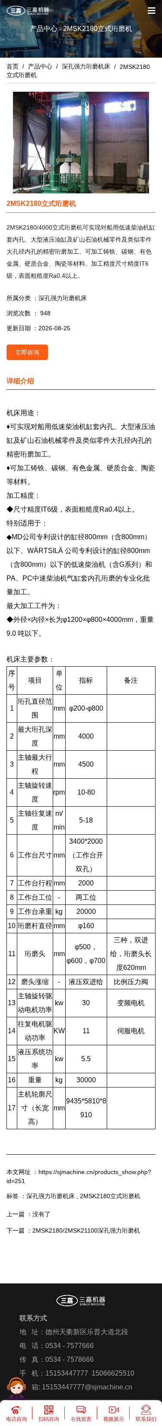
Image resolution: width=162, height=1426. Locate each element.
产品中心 (40, 66)
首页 (13, 66)
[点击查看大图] (81, 142)
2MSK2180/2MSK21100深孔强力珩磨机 (86, 1230)
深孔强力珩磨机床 (86, 66)
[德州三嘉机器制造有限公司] (28, 10)
